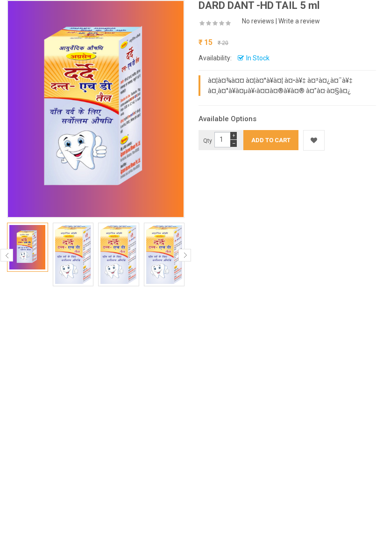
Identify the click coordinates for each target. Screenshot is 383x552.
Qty (207, 141)
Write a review (299, 21)
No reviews (258, 21)
